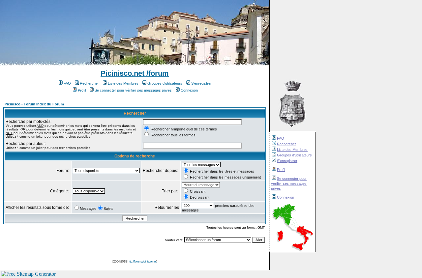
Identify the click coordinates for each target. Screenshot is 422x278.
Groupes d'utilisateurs (294, 155)
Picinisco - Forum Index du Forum (34, 104)
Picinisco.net (122, 73)
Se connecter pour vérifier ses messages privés (289, 183)
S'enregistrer (287, 161)
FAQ (280, 138)
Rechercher (286, 144)
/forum (156, 73)
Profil (281, 170)
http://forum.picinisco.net (142, 261)
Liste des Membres (292, 150)
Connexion (285, 197)
